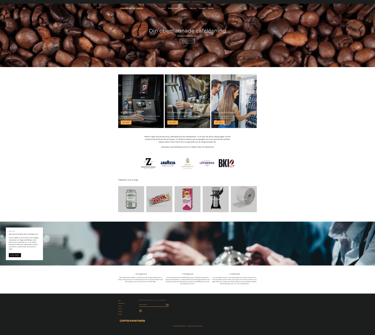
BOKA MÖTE (187, 41)
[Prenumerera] (167, 305)
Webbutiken (173, 8)
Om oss (193, 8)
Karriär (211, 8)
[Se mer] (141, 101)
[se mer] (187, 101)
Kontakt (202, 8)
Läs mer (15, 255)
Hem (163, 8)
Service (184, 8)
